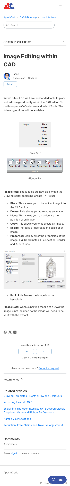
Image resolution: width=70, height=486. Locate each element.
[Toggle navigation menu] (60, 6)
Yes (26, 351)
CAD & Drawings (28, 17)
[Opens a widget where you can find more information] (57, 480)
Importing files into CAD (18, 402)
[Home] (9, 6)
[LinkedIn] (14, 332)
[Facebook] (5, 332)
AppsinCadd (10, 17)
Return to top (12, 379)
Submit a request (49, 368)
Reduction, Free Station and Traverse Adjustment (33, 425)
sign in (14, 453)
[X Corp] (10, 332)
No (43, 351)
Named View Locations (17, 418)
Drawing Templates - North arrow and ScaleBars (33, 395)
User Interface (48, 17)
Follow (10, 84)
